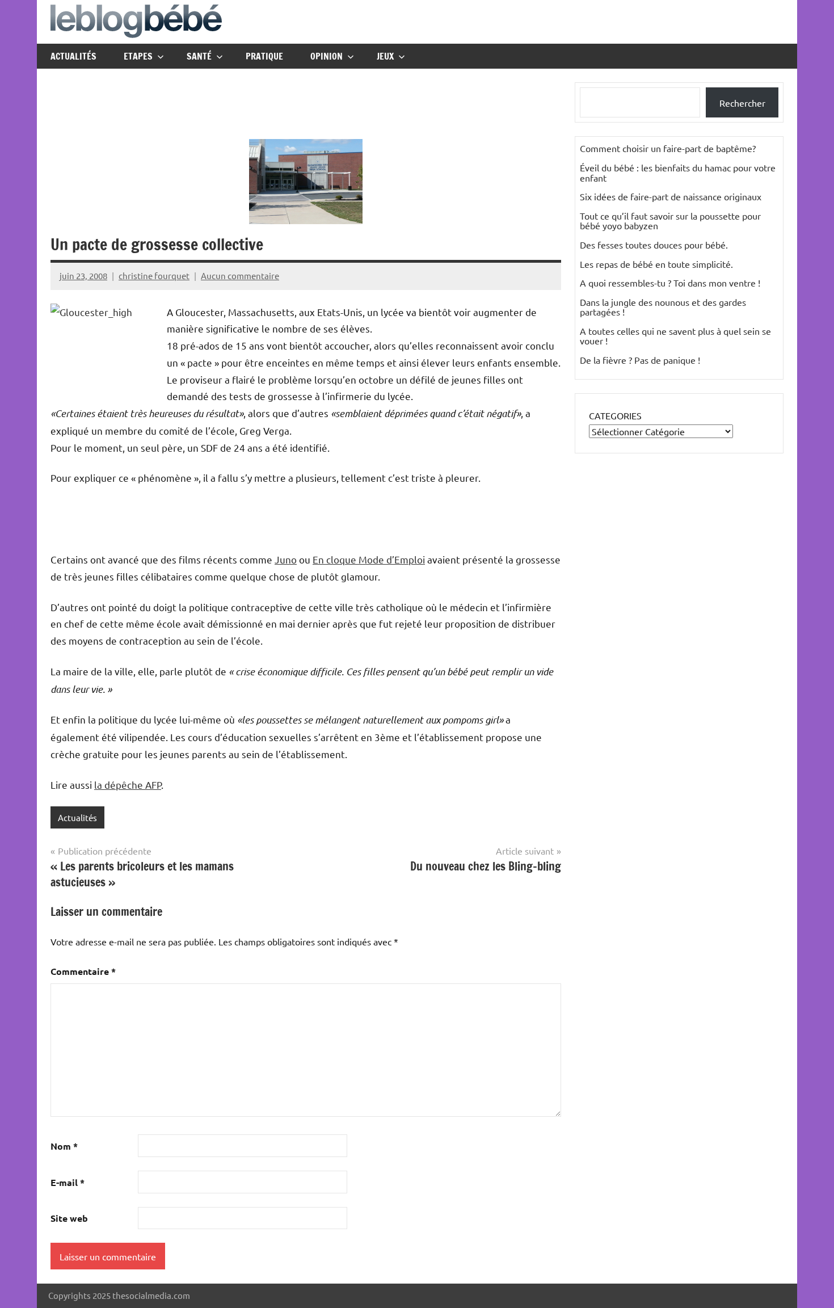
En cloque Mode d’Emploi (369, 559)
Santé (199, 56)
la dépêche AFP (127, 784)
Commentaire (83, 971)
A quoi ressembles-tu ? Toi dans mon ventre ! (670, 282)
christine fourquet (154, 275)
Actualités (73, 56)
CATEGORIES (615, 415)
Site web (69, 1218)
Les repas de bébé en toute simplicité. (656, 264)
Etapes (138, 56)
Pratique (264, 56)
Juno (286, 559)
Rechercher (742, 102)
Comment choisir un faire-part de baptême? (668, 148)
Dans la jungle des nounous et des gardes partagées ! (663, 307)
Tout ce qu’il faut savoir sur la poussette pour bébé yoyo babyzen (670, 221)
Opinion (326, 56)
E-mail (67, 1182)
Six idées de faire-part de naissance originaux (670, 196)
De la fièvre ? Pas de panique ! (640, 359)
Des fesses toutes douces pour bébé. (654, 244)
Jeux (385, 56)
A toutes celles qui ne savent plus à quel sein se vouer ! (675, 336)
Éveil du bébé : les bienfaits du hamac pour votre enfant (678, 172)
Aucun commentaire (240, 275)
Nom (64, 1146)
